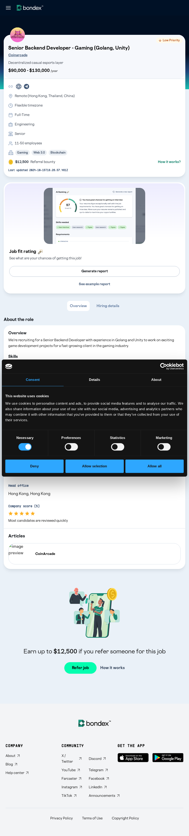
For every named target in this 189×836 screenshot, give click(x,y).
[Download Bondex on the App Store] (133, 757)
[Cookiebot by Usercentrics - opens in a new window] (163, 366)
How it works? (169, 162)
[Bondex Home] (94, 723)
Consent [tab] (33, 380)
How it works (112, 668)
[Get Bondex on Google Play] (167, 757)
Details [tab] (94, 380)
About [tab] (156, 380)
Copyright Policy (125, 818)
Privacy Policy (61, 818)
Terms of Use (92, 818)
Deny (34, 466)
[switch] (71, 447)
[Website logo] (30, 8)
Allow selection (94, 466)
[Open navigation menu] (8, 7)
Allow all (155, 466)
